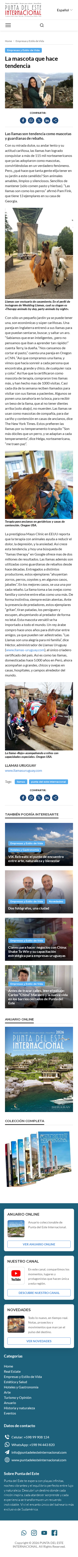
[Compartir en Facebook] (23, 120)
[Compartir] (55, 120)
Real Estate (12, 1371)
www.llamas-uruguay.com (25, 650)
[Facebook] (54, 1532)
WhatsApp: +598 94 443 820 (33, 1445)
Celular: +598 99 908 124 (30, 1437)
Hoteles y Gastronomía (24, 849)
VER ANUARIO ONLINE (39, 1244)
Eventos (10, 1413)
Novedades (56, 901)
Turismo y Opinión (17, 1397)
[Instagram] (34, 1532)
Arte (7, 1392)
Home (8, 41)
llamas (21, 781)
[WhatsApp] (23, 1532)
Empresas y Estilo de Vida (30, 41)
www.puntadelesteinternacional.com (38, 1460)
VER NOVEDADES (39, 1341)
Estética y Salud (15, 1382)
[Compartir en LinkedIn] (47, 120)
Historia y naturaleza (19, 1408)
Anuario (10, 1403)
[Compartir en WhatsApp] (31, 120)
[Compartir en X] (39, 120)
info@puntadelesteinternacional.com (39, 1452)
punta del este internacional (48, 781)
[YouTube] (44, 1532)
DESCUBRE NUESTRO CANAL (39, 1293)
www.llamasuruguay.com (23, 770)
